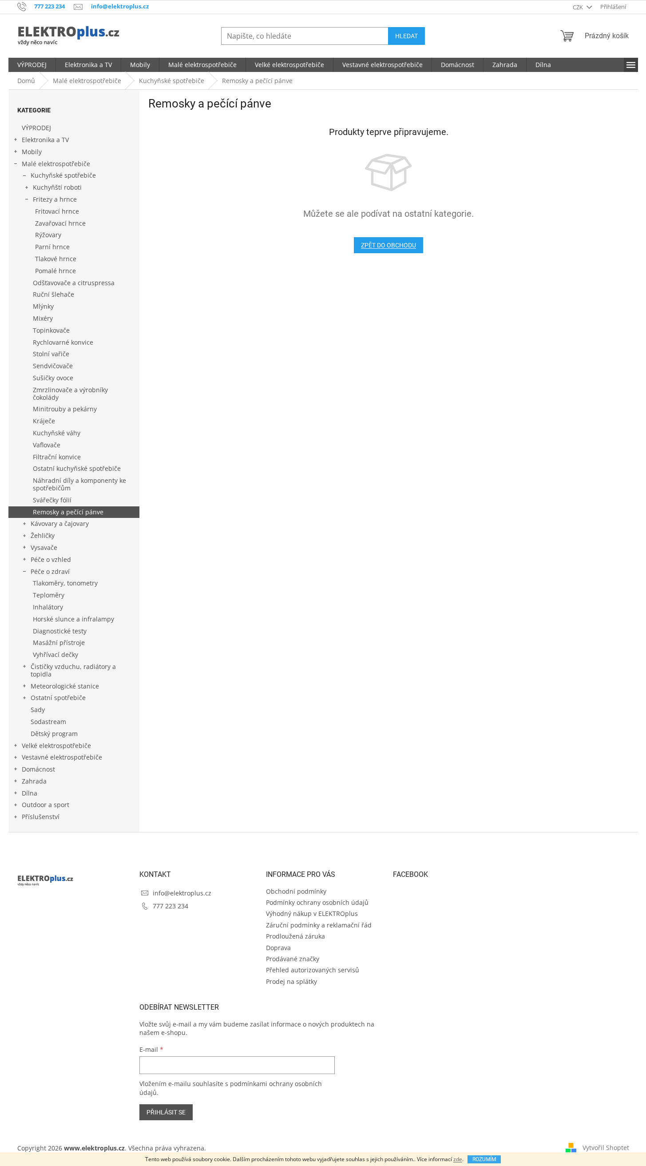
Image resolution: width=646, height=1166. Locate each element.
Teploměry (48, 595)
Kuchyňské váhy (56, 433)
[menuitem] (31, 65)
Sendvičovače (53, 366)
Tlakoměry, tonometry (65, 583)
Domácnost (38, 769)
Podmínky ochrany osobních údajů (317, 902)
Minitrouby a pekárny (65, 409)
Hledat (406, 36)
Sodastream (48, 721)
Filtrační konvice (57, 457)
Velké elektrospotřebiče (56, 745)
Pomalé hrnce (55, 271)
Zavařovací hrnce (60, 223)
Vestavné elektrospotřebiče (62, 757)
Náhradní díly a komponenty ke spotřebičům (79, 484)
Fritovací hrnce (57, 211)
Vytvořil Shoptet (606, 1147)
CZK (578, 7)
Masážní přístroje (59, 642)
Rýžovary (48, 235)
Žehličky (43, 535)
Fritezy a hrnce (55, 199)
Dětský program (54, 733)
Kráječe (44, 421)
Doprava (278, 947)
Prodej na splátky (291, 981)
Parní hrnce (52, 247)
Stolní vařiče (51, 354)
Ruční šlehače (53, 294)
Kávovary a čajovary (60, 523)
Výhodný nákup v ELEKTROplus (312, 913)
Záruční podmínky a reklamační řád (319, 925)
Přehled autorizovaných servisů (312, 970)
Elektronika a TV (45, 139)
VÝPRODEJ (36, 127)
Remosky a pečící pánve (68, 512)
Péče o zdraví (50, 571)
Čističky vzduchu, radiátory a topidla (73, 670)
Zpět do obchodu (388, 245)
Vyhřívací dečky (55, 654)
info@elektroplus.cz (182, 893)
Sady (38, 709)
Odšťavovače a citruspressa (74, 283)
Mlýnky (43, 306)
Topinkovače (51, 330)
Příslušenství (40, 816)
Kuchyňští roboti (57, 187)
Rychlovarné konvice (63, 342)
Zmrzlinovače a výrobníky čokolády (70, 394)
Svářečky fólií (52, 500)
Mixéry (43, 318)
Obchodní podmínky (296, 891)
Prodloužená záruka (295, 936)
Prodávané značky (292, 959)
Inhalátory (48, 607)
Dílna (29, 793)
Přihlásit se (166, 1112)
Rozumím (484, 1159)
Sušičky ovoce (53, 378)
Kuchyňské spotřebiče (63, 175)
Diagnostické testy (60, 631)
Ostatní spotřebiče (58, 697)
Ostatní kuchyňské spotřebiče (77, 468)
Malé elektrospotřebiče (56, 163)
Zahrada (34, 781)
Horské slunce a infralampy (73, 619)
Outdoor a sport (45, 804)
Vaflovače (46, 445)
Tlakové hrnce (55, 259)
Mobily (32, 151)
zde (457, 1159)
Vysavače (44, 547)
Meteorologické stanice (65, 686)
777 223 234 (170, 906)
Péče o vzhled (51, 559)
